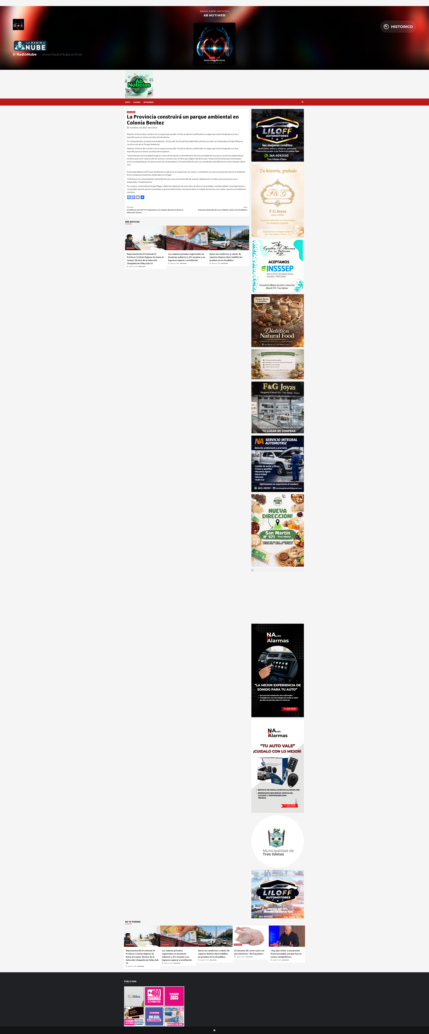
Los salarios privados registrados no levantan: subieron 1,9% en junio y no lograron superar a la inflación (186, 257)
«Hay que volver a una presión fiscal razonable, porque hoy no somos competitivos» (286, 953)
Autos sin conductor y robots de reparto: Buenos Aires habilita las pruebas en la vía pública (225, 257)
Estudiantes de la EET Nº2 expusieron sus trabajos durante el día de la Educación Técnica (155, 210)
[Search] (302, 102)
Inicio (127, 102)
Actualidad (149, 102)
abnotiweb (152, 127)
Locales (136, 102)
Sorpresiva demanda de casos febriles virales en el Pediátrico (222, 208)
